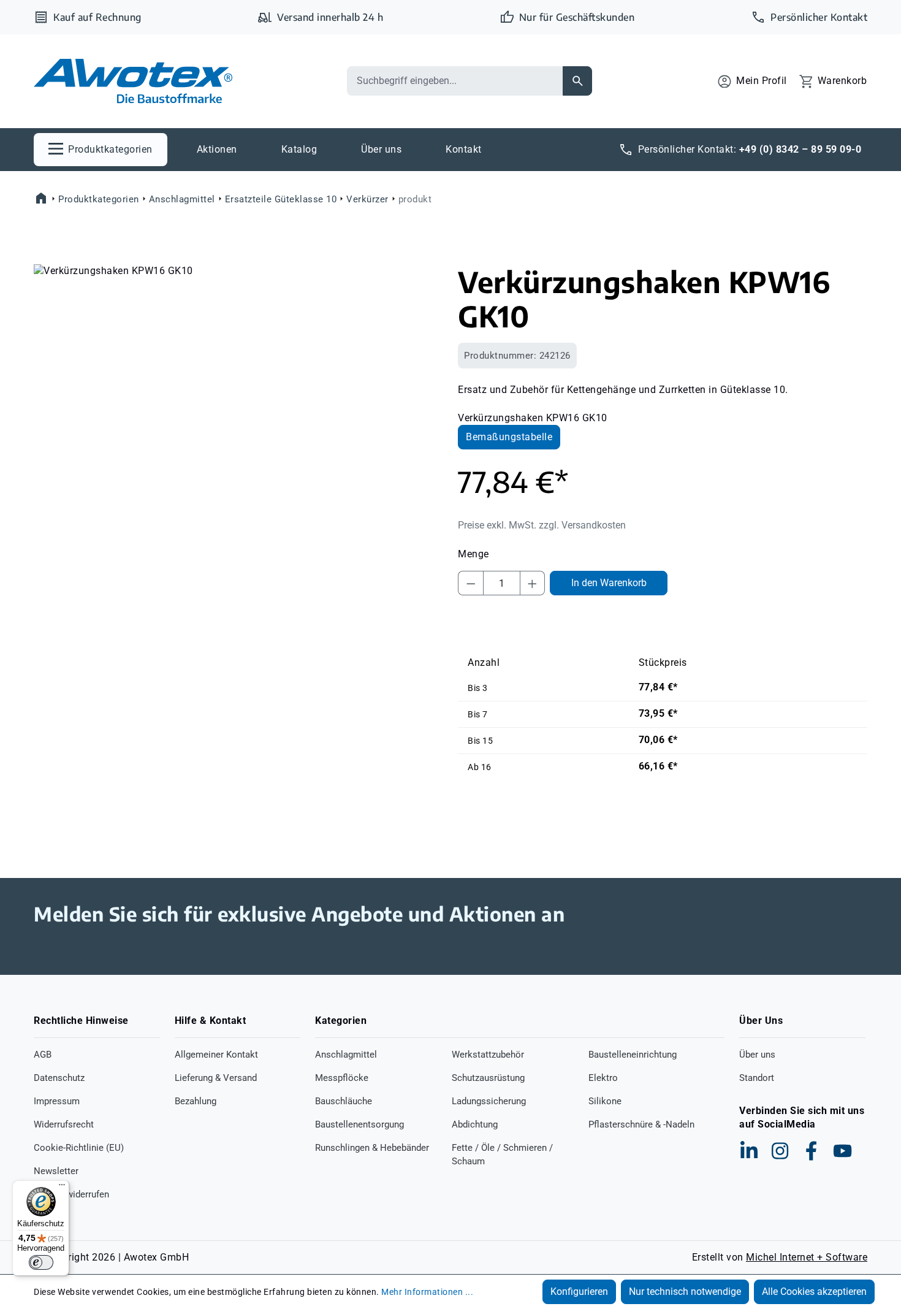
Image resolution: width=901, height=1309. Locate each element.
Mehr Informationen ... (427, 1292)
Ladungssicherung (489, 1101)
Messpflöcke (341, 1077)
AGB (42, 1054)
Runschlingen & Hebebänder (372, 1147)
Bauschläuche (343, 1101)
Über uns (757, 1054)
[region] (238, 396)
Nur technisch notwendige (685, 1291)
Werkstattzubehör (488, 1054)
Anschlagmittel (346, 1054)
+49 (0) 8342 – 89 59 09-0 (800, 149)
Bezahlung (195, 1101)
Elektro (603, 1077)
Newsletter (56, 1171)
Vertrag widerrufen (71, 1194)
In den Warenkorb (609, 583)
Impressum (57, 1101)
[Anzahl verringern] (471, 583)
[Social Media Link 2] (780, 1151)
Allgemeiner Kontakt (216, 1054)
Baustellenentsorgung (359, 1124)
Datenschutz (59, 1077)
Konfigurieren (579, 1291)
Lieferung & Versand (216, 1077)
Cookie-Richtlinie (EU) (79, 1147)
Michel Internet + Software (806, 1257)
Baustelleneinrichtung (632, 1054)
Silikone (605, 1101)
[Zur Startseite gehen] (133, 81)
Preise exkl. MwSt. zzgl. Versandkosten (542, 525)
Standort (756, 1077)
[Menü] (62, 1187)
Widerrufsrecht (64, 1124)
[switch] (41, 1262)
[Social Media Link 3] (811, 1151)
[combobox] (455, 81)
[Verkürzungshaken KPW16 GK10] (238, 396)
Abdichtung (475, 1124)
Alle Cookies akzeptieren (814, 1291)
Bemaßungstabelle (509, 437)
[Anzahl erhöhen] (533, 583)
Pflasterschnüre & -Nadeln (641, 1124)
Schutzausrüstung (488, 1077)
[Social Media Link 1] (749, 1151)
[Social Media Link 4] (843, 1151)
